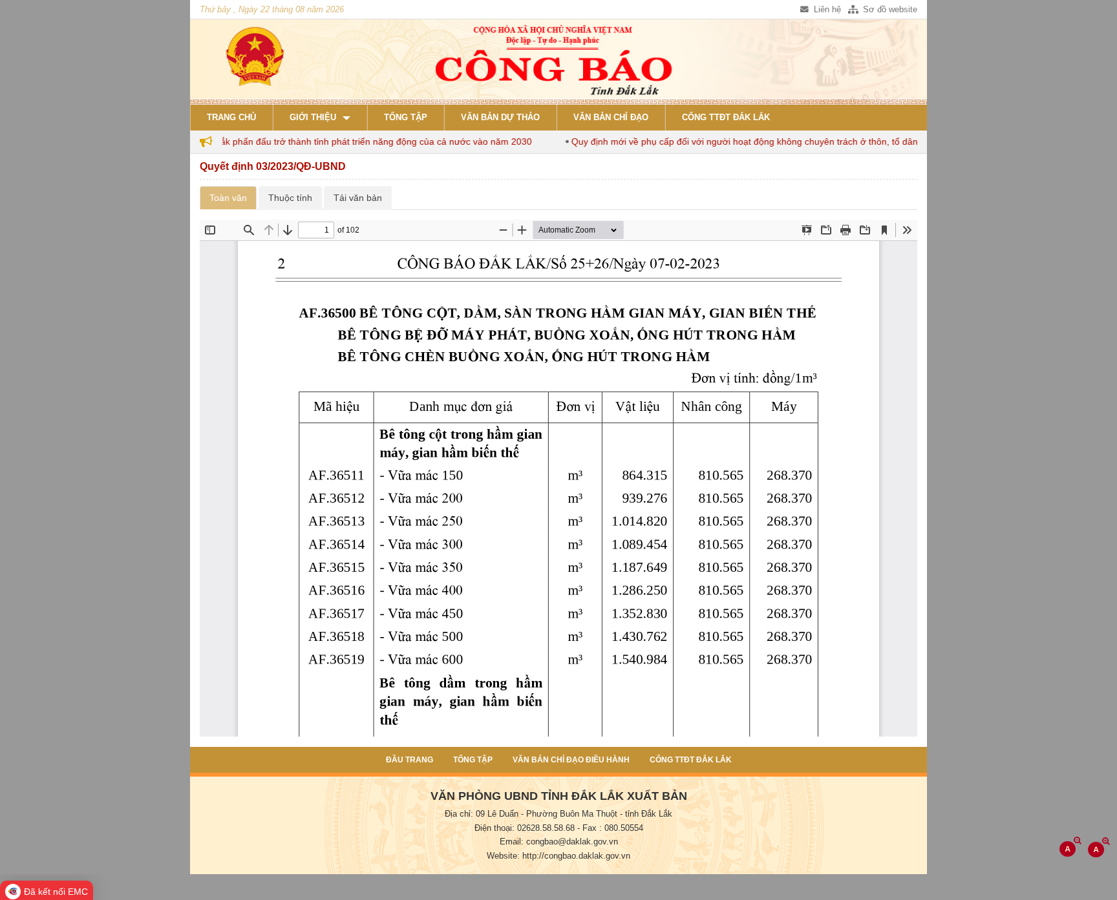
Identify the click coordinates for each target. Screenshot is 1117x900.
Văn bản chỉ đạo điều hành (571, 759)
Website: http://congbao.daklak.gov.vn (558, 856)
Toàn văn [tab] (228, 198)
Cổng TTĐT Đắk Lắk (726, 117)
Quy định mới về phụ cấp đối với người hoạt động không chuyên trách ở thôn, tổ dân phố (731, 141)
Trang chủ (231, 117)
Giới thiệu (313, 117)
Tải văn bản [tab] (358, 198)
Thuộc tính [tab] (290, 198)
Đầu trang (409, 759)
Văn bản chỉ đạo (610, 117)
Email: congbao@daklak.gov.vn (559, 841)
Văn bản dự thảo (500, 117)
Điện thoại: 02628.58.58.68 (524, 828)
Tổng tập (405, 117)
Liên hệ (826, 9)
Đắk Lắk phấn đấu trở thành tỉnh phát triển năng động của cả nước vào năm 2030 (342, 141)
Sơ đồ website (888, 9)
